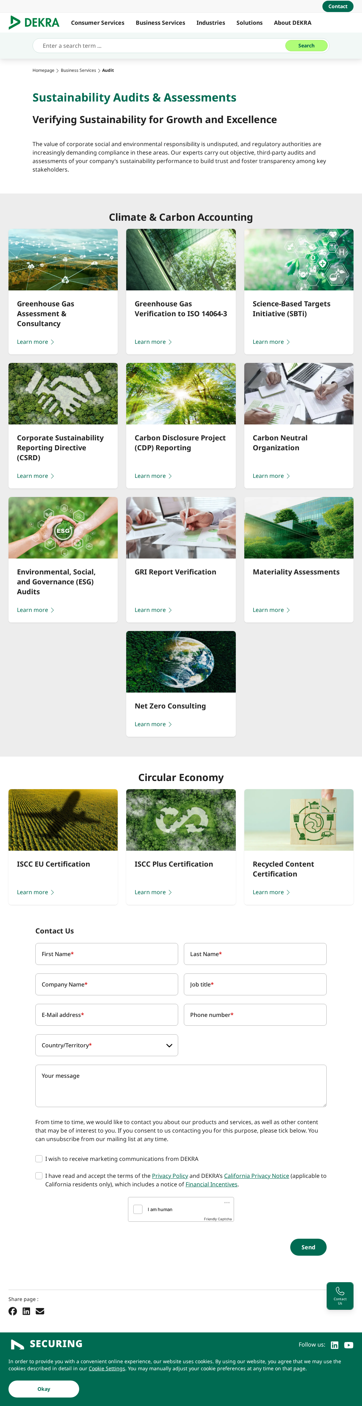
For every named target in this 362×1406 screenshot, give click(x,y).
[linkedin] (334, 1344)
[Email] (40, 1310)
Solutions (250, 23)
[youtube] (349, 1344)
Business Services (160, 23)
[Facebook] (12, 1310)
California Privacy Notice (256, 1176)
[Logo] (36, 23)
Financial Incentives (212, 1184)
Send (308, 1247)
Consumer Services (97, 23)
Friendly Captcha (218, 1219)
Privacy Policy (170, 1176)
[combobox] (106, 1045)
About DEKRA (292, 23)
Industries (211, 23)
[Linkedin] (26, 1310)
